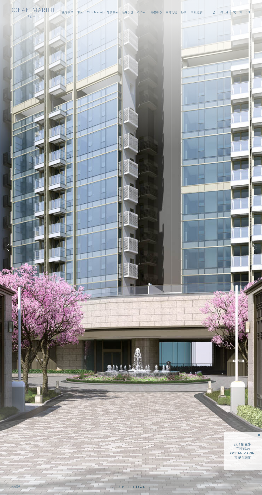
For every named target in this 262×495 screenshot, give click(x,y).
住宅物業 (67, 12)
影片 (184, 12)
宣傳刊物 (171, 12)
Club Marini (95, 12)
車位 (80, 12)
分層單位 (112, 12)
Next (254, 247)
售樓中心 (156, 12)
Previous (8, 247)
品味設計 (127, 12)
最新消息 (196, 12)
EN (248, 12)
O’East (142, 12)
